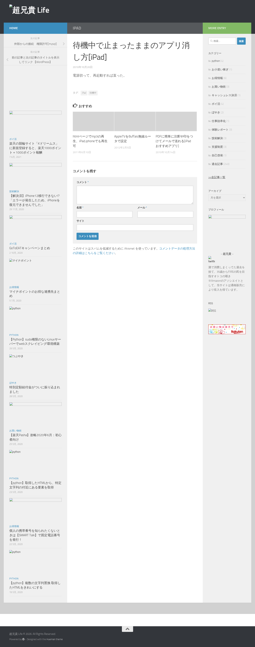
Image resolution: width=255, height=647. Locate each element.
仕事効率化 (219, 121)
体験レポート (220, 129)
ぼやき (13, 382)
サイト (80, 220)
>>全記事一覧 (216, 177)
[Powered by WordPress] (23, 639)
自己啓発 (217, 155)
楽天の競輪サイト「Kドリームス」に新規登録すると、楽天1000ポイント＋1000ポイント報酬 (35, 148)
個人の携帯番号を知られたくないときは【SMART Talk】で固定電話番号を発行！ (34, 535)
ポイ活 (13, 139)
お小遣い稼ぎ (220, 69)
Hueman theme (54, 639)
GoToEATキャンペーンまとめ (29, 248)
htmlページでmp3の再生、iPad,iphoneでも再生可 (90, 141)
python (13, 335)
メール (142, 207)
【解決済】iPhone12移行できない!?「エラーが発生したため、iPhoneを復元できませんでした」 (34, 200)
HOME (13, 28)
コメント (83, 182)
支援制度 (217, 146)
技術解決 (14, 191)
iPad (77, 28)
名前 (80, 207)
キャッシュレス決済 (224, 95)
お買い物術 (15, 430)
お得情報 (14, 287)
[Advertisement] (183, 11)
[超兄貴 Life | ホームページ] (29, 10)
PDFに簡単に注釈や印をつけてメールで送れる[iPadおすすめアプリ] (174, 141)
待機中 (93, 93)
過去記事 (217, 164)
